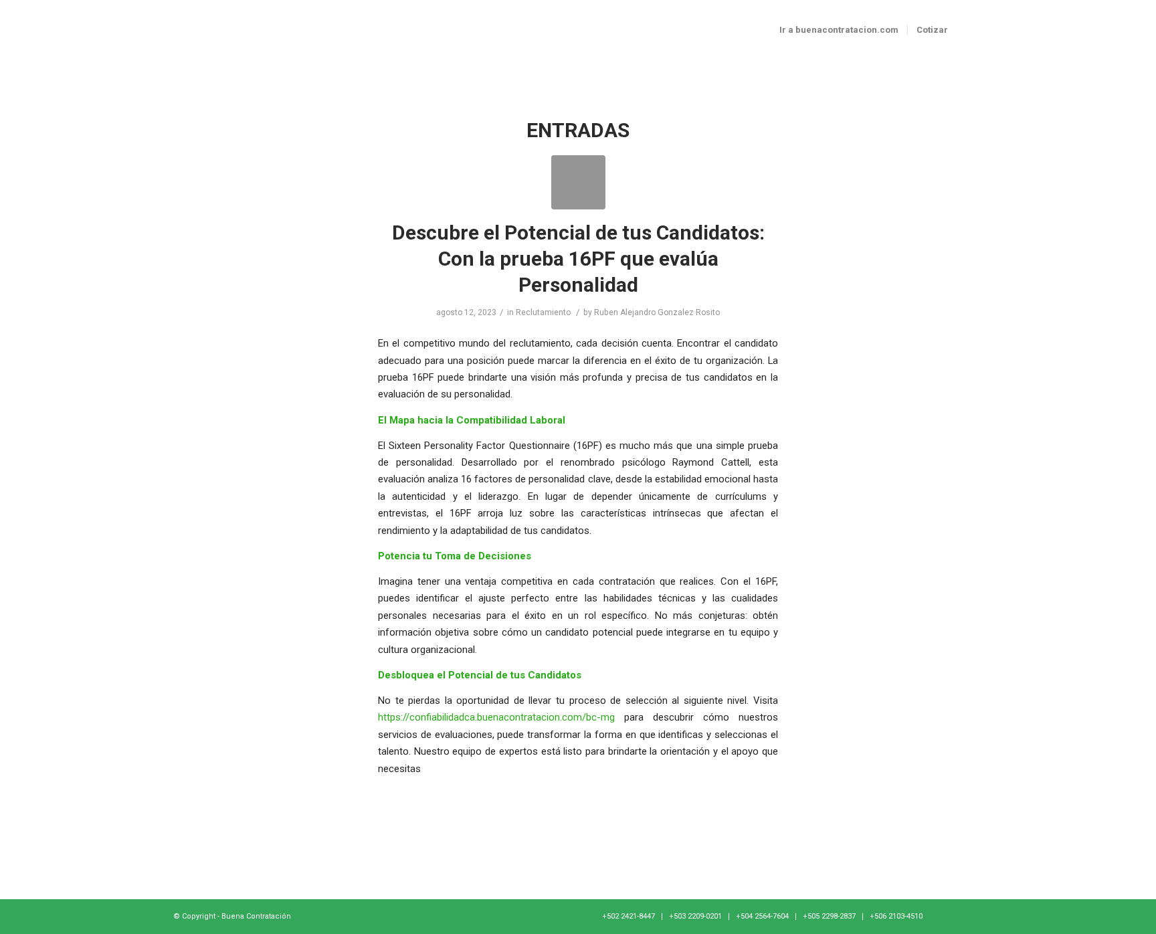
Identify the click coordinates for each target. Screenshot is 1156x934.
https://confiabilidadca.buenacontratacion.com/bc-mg (496, 717)
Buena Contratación (256, 916)
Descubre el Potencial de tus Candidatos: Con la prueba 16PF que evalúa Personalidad (578, 258)
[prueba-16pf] (578, 182)
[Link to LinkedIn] (973, 916)
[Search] (970, 30)
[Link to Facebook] (953, 916)
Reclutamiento (543, 312)
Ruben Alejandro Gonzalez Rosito (657, 312)
